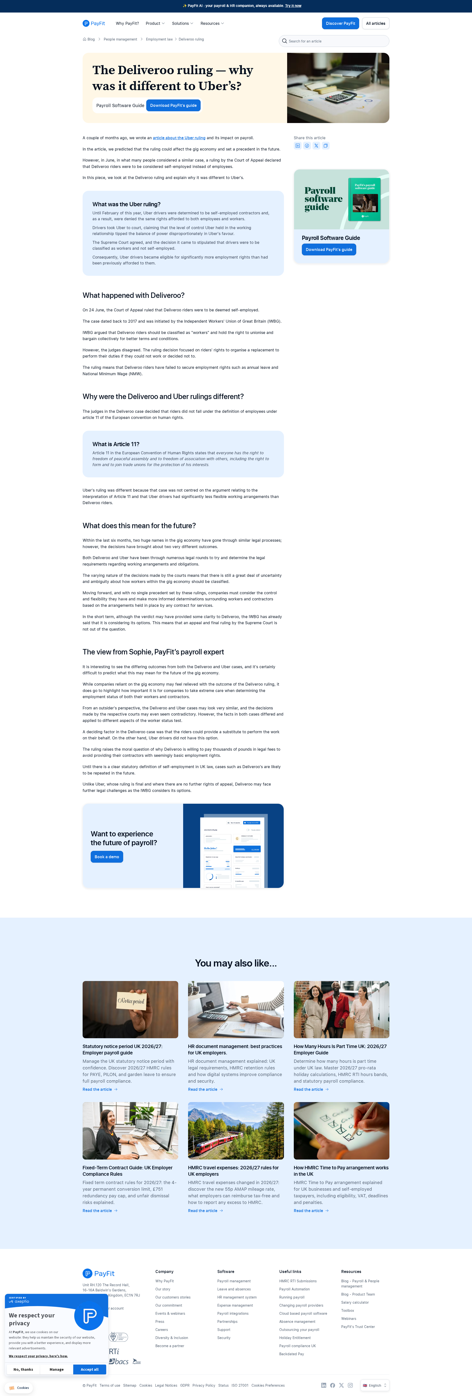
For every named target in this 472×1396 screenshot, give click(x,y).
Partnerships (227, 1321)
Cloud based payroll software (303, 1313)
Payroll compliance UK (297, 1345)
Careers (161, 1329)
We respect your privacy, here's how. (38, 1356)
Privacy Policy (203, 1385)
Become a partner (169, 1345)
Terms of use (110, 1385)
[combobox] (334, 41)
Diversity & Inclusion (171, 1337)
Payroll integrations (233, 1313)
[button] (18, 1388)
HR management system (237, 1297)
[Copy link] (326, 146)
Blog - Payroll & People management (360, 1283)
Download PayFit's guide (173, 105)
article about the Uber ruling (179, 137)
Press (159, 1321)
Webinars (348, 1318)
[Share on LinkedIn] (298, 146)
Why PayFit (164, 1281)
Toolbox (347, 1310)
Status (223, 1385)
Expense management (235, 1305)
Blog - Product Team (358, 1294)
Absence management (297, 1321)
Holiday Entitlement (295, 1337)
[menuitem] (128, 23)
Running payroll (292, 1297)
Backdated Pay (291, 1354)
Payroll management (234, 1281)
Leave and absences (234, 1289)
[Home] (94, 23)
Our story (162, 1289)
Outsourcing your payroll (299, 1329)
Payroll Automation (294, 1289)
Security (224, 1337)
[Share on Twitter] (316, 146)
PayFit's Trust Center (358, 1326)
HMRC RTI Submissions (298, 1281)
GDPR (185, 1385)
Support (223, 1329)
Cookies (145, 1385)
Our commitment (168, 1305)
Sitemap (129, 1385)
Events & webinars (170, 1313)
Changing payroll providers (301, 1305)
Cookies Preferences (268, 1385)
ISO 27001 (240, 1385)
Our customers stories (173, 1297)
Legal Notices (166, 1385)
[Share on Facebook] (307, 146)
